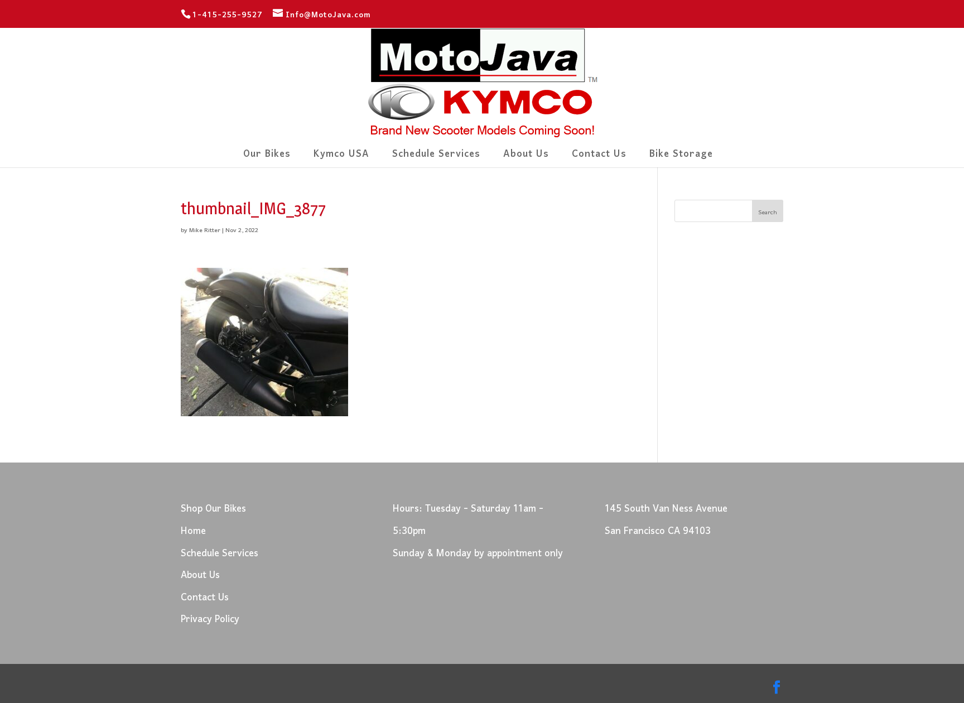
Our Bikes (267, 158)
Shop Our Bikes (213, 509)
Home (193, 531)
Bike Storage (681, 158)
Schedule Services (436, 158)
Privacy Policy (210, 619)
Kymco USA (341, 158)
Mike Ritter (204, 230)
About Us (526, 158)
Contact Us (599, 158)
